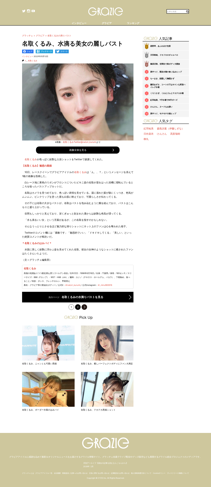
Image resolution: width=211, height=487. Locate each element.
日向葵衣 (149, 133)
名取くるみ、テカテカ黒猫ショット (98, 409)
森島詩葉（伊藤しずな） (170, 128)
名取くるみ (32, 61)
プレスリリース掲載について (178, 473)
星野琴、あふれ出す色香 (160, 46)
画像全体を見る (78, 149)
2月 (92, 466)
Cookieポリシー (159, 473)
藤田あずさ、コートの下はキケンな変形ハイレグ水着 (168, 85)
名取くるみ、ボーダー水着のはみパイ (40, 409)
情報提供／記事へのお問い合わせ (75, 473)
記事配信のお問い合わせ (120, 473)
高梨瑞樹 (175, 133)
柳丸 (146, 139)
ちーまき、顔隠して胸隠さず (162, 78)
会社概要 (57, 473)
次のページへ (84, 307)
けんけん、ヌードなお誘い (161, 107)
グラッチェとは (28, 473)
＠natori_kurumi (72, 285)
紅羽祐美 (149, 128)
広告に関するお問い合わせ (99, 473)
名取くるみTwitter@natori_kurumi (79, 142)
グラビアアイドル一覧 (43, 473)
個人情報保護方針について (141, 473)
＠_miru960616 (105, 285)
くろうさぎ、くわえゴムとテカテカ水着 (167, 93)
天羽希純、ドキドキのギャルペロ (164, 55)
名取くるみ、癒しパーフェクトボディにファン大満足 (107, 363)
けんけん (162, 133)
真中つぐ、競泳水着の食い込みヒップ (166, 72)
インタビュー (27, 56)
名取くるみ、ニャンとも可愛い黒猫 (39, 363)
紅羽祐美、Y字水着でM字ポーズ (163, 100)
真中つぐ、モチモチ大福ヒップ (163, 113)
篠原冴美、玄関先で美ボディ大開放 (165, 64)
